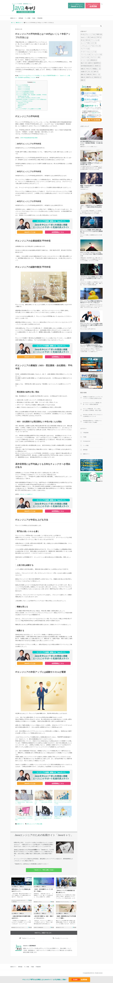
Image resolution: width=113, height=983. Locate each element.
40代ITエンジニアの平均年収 (24, 89)
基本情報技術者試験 (87, 66)
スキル (97, 46)
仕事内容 (93, 60)
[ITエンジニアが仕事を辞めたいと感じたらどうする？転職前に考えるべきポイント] (43, 811)
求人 (90, 71)
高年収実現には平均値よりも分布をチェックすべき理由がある (31, 99)
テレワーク (85, 48)
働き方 (84, 63)
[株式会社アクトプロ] (66, 916)
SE (82, 40)
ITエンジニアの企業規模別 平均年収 (25, 91)
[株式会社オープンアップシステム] (66, 890)
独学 (96, 71)
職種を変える (20, 105)
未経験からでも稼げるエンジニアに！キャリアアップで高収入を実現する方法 (92, 397)
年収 (38, 824)
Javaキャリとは (29, 232)
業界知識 (21, 18)
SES (28, 824)
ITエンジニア (90, 34)
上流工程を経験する (22, 104)
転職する (20, 107)
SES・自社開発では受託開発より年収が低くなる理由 (29, 97)
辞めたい (96, 74)
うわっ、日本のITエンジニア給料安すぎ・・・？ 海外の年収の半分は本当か (43, 802)
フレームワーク (96, 54)
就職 (83, 68)
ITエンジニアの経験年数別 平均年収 (25, 93)
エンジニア (33, 824)
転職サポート (13, 18)
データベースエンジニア (88, 51)
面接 (83, 80)
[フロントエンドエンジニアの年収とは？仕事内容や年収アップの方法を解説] (24, 811)
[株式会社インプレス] (43, 890)
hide (34, 82)
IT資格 (33, 18)
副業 (90, 63)
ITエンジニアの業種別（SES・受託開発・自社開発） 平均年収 (31, 94)
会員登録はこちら (58, 232)
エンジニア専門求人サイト (77, 5)
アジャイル (95, 40)
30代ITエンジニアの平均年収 (24, 88)
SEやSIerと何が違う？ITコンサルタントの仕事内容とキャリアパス (93, 415)
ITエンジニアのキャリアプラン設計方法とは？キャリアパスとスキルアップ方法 (62, 802)
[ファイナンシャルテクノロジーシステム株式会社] (21, 890)
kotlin (93, 37)
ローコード (85, 60)
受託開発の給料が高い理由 (23, 96)
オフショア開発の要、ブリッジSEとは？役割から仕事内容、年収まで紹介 (92, 409)
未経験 (84, 71)
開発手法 (89, 77)
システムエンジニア (87, 46)
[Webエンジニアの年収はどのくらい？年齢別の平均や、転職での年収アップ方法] (24, 795)
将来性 (97, 66)
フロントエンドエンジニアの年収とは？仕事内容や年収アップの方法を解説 (24, 818)
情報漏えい (96, 68)
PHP (99, 37)
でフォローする (28, 938)
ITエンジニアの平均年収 (22, 85)
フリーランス (85, 54)
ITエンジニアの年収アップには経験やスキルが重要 (28, 108)
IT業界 (99, 34)
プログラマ (85, 57)
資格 (83, 74)
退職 (83, 77)
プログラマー (95, 57)
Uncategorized (86, 441)
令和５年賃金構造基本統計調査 (29, 137)
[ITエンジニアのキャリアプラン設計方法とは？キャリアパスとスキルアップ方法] (63, 795)
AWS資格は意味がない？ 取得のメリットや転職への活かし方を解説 (92, 421)
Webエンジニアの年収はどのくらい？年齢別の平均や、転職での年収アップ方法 (24, 802)
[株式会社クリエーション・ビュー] (21, 916)
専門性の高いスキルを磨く (23, 102)
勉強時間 (97, 63)
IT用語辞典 (39, 18)
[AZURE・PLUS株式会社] (43, 916)
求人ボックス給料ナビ (26, 494)
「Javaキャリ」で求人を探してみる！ (43, 870)
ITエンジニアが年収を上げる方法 (24, 101)
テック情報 (27, 18)
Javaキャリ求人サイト (93, 5)
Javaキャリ (85, 37)
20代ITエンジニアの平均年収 (24, 86)
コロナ (93, 43)
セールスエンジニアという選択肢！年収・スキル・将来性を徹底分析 (92, 403)
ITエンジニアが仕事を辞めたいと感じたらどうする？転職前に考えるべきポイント (43, 818)
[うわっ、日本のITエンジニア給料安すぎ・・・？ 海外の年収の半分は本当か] (43, 795)
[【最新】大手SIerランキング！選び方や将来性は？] (63, 811)
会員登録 (80, 979)
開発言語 (97, 77)
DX (82, 34)
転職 (41, 824)
